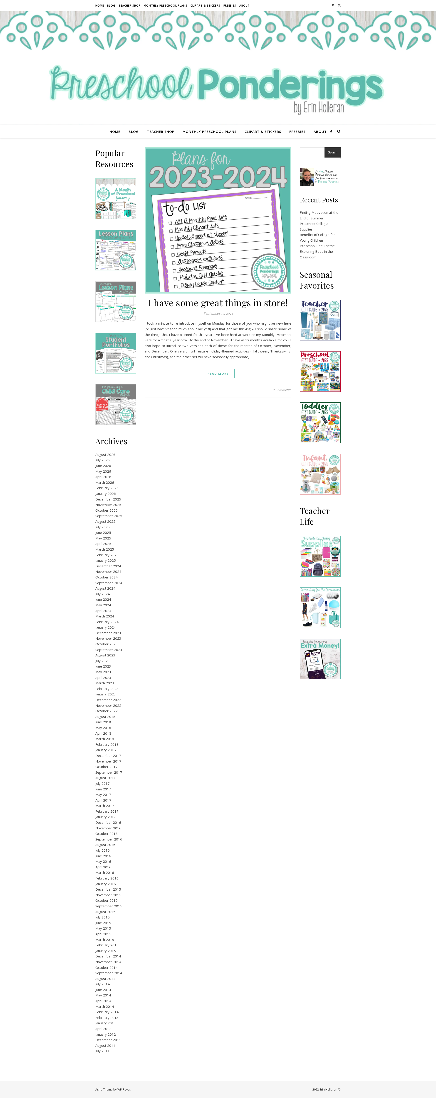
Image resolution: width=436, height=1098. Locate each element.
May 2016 (103, 861)
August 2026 (105, 454)
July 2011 (102, 1051)
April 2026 (103, 476)
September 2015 (108, 906)
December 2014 (108, 956)
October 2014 (106, 967)
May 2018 (103, 727)
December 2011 (108, 1039)
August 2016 (105, 844)
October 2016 (106, 833)
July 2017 (102, 783)
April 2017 (103, 800)
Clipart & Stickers (205, 5)
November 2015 (108, 895)
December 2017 (108, 755)
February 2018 (107, 744)
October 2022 (106, 711)
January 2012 (105, 1034)
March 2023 (104, 683)
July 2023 (102, 660)
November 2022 (108, 705)
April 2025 (103, 543)
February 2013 (107, 1017)
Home (99, 5)
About (244, 5)
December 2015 (108, 889)
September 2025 (108, 515)
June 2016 (103, 856)
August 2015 (105, 911)
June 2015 (103, 923)
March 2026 (104, 482)
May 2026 (103, 471)
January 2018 (105, 750)
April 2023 (103, 677)
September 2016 (108, 839)
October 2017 (106, 766)
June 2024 (103, 599)
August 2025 (105, 521)
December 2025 (108, 499)
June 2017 (103, 789)
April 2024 (103, 610)
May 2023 (103, 672)
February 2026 (107, 488)
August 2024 (105, 588)
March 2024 (104, 616)
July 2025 (102, 527)
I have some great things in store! (218, 302)
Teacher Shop (130, 5)
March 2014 (104, 1006)
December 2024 (108, 566)
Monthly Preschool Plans (165, 5)
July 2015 (102, 917)
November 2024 (108, 571)
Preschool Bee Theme (317, 245)
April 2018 (103, 733)
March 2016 (104, 872)
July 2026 (102, 460)
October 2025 (106, 510)
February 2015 (107, 945)
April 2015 (103, 934)
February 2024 (107, 621)
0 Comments (282, 389)
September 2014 (108, 973)
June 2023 (103, 666)
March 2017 (104, 805)
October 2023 (106, 644)
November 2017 (108, 761)
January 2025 (105, 560)
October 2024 (106, 577)
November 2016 (108, 828)
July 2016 (102, 850)
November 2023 (108, 638)
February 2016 (107, 878)
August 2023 (105, 655)
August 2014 (105, 978)
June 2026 (103, 465)
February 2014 (107, 1012)
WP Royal (123, 1089)
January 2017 (105, 816)
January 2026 (105, 493)
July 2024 (102, 594)
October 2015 (106, 900)
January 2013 (105, 1023)
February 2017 (107, 811)
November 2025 (108, 504)
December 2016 (108, 822)
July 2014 (102, 984)
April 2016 (103, 867)
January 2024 (105, 627)
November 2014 (108, 962)
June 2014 (103, 989)
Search (332, 152)
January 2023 (105, 694)
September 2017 (108, 772)
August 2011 (105, 1045)
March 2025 (104, 549)
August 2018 (105, 716)
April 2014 (103, 1000)
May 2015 (103, 928)
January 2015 (105, 950)
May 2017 (103, 794)
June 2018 (103, 722)
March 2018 (104, 738)
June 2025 (103, 532)
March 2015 (104, 939)
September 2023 (108, 649)
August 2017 (105, 777)
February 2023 (107, 688)
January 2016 (105, 884)
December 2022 (108, 699)
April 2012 (103, 1028)
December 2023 (108, 633)
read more (218, 374)
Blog (111, 5)
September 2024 (108, 583)
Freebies (229, 5)
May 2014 (103, 995)
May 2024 (103, 605)
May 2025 (103, 538)
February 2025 (107, 555)
